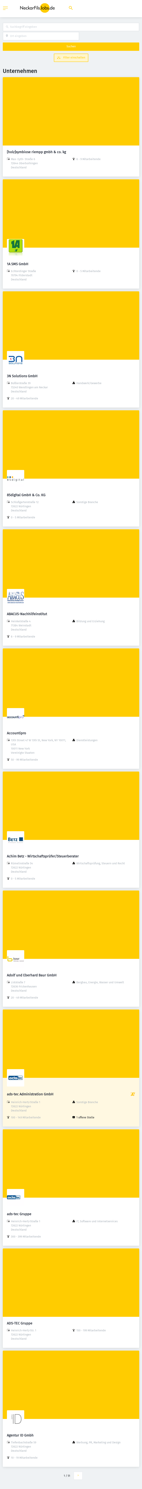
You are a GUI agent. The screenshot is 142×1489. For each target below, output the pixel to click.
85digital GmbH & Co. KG (26, 495)
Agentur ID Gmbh (20, 1435)
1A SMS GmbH (17, 264)
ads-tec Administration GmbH (30, 1094)
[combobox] (71, 27)
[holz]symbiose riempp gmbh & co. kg (36, 152)
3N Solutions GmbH (22, 376)
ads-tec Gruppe (19, 1214)
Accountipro (16, 733)
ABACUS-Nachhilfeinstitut (27, 614)
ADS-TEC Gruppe (19, 1323)
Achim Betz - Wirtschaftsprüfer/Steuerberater (43, 856)
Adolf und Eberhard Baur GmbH (32, 975)
